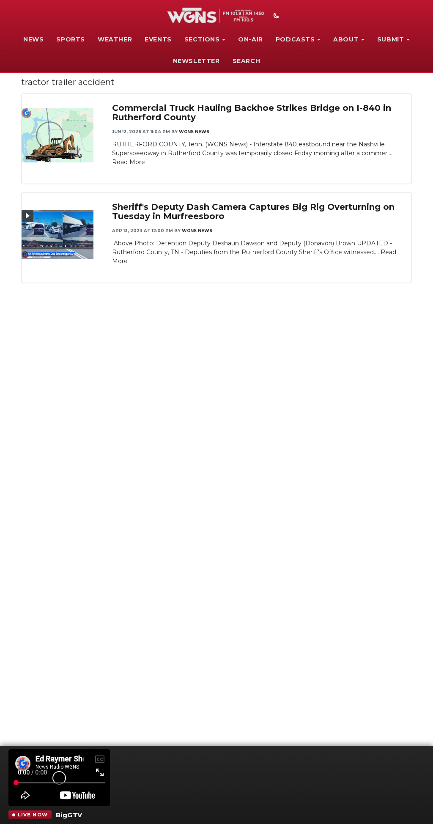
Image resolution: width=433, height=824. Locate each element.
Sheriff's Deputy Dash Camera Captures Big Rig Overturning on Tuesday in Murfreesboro (253, 211)
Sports (70, 39)
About (346, 39)
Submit (390, 39)
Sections (202, 39)
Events (158, 39)
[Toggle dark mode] (275, 16)
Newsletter (196, 61)
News (33, 39)
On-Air (250, 39)
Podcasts (295, 39)
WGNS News (194, 132)
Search (246, 61)
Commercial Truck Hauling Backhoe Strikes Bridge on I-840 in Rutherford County (251, 112)
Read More (128, 162)
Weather (115, 39)
